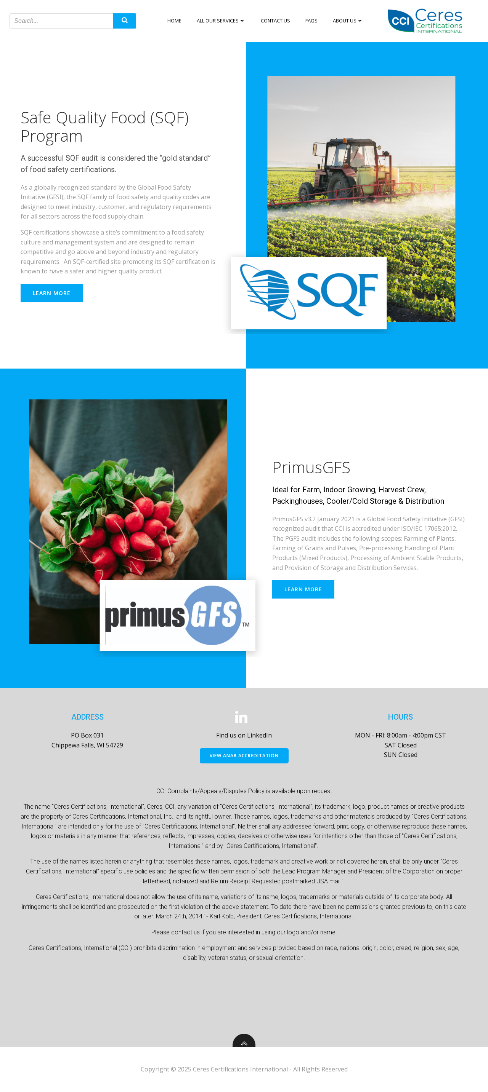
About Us (344, 20)
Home (174, 20)
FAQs (311, 20)
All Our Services (218, 20)
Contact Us (275, 20)
